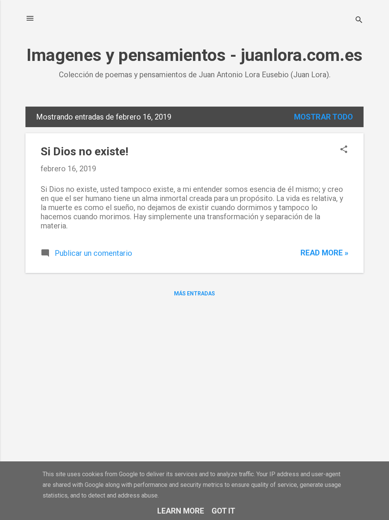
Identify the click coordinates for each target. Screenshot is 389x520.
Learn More (180, 510)
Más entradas (194, 293)
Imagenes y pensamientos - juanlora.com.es (194, 55)
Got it (223, 510)
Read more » (324, 252)
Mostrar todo (323, 116)
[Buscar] (359, 20)
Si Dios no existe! (84, 151)
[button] (343, 150)
